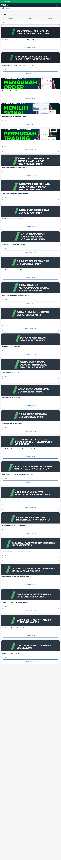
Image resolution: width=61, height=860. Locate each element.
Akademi (11, 18)
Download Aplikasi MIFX (6, 1)
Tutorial (30, 18)
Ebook (50, 18)
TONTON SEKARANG (30, 47)
